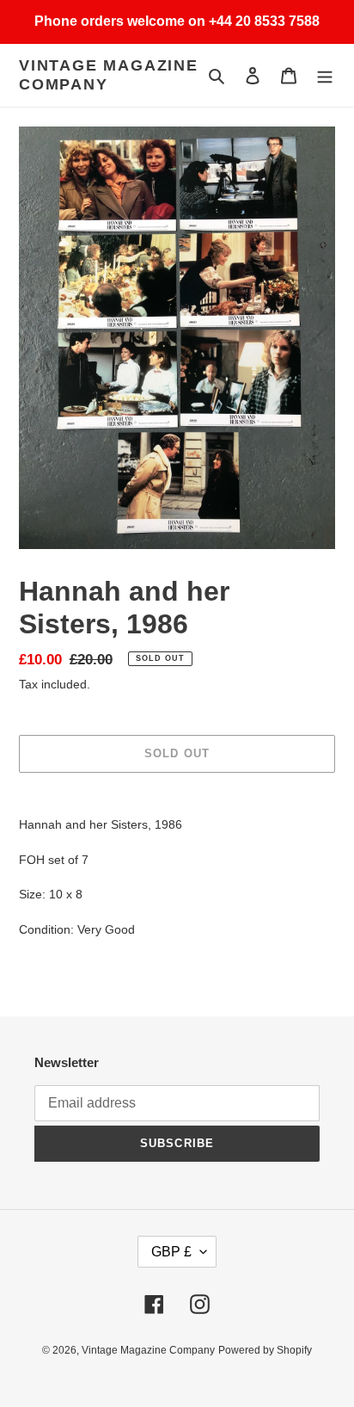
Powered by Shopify (265, 1350)
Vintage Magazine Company (108, 75)
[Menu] (325, 75)
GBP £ (171, 1251)
